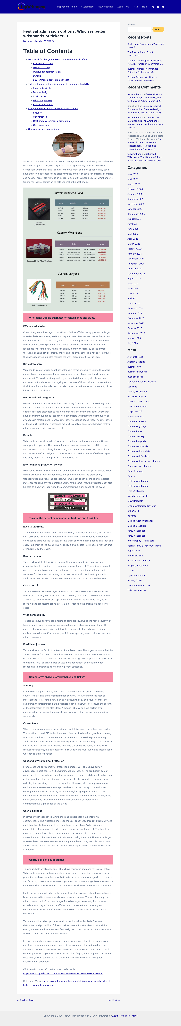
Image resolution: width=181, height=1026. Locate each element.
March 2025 (133, 244)
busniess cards (135, 376)
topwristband (134, 94)
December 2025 (135, 199)
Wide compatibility (42, 100)
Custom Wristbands (137, 446)
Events (131, 476)
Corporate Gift (135, 411)
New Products (105, 6)
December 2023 (135, 318)
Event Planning (135, 471)
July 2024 (132, 283)
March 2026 (133, 184)
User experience (41, 125)
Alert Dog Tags (135, 357)
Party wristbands (136, 530)
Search (131, 24)
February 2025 (135, 248)
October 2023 (134, 328)
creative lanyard (135, 416)
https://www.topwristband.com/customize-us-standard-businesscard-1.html (63, 973)
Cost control (39, 96)
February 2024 (135, 308)
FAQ (136, 6)
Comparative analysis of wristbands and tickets (53, 108)
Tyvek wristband (136, 575)
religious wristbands (137, 565)
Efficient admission (43, 63)
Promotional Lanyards (138, 560)
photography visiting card (140, 540)
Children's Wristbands (138, 401)
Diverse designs (41, 92)
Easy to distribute (42, 88)
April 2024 (132, 298)
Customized (87, 6)
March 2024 (133, 303)
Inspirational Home (67, 6)
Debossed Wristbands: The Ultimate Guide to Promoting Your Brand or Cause (145, 157)
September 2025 (136, 214)
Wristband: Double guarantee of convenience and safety (57, 59)
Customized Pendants (138, 456)
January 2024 (134, 313)
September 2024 (136, 273)
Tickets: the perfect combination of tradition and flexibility (58, 84)
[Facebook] (158, 7)
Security (37, 112)
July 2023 (132, 343)
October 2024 (134, 268)
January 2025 (134, 253)
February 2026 (135, 189)
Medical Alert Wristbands (140, 521)
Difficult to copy (41, 67)
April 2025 (132, 238)
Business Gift (134, 366)
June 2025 (133, 229)
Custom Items (134, 431)
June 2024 (133, 288)
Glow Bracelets (135, 501)
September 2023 (136, 333)
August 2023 (134, 338)
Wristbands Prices (136, 590)
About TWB (123, 6)
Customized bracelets (138, 451)
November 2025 (135, 204)
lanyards (131, 516)
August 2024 (134, 278)
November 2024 (136, 263)
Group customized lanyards (141, 506)
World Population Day (138, 585)
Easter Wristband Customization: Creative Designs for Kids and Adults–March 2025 (145, 97)
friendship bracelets (137, 496)
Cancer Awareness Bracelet (141, 381)
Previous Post (25, 1000)
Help (144, 6)
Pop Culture (133, 550)
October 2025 (134, 209)
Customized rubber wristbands (143, 461)
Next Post (113, 1000)
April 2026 (132, 179)
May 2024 (132, 293)
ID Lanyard (133, 511)
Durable (37, 75)
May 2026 (132, 174)
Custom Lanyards (136, 441)
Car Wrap (132, 386)
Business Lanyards (137, 371)
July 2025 (132, 224)
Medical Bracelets (136, 526)
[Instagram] (153, 7)
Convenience (40, 116)
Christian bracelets (137, 406)
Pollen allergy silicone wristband (144, 545)
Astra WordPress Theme (125, 1015)
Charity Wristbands (137, 391)
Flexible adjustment (43, 104)
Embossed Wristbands (139, 466)
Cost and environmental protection (51, 121)
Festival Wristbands (137, 481)
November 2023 (135, 323)
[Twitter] (163, 7)
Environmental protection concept (51, 80)
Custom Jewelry (135, 436)
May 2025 (132, 234)
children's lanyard (136, 396)
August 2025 (134, 219)
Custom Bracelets (136, 421)
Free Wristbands (135, 491)
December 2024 (135, 258)
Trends (131, 570)
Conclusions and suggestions (43, 129)
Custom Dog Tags (136, 426)
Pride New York (135, 555)
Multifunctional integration (47, 71)
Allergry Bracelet (136, 361)
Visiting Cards (134, 580)
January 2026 (134, 194)
